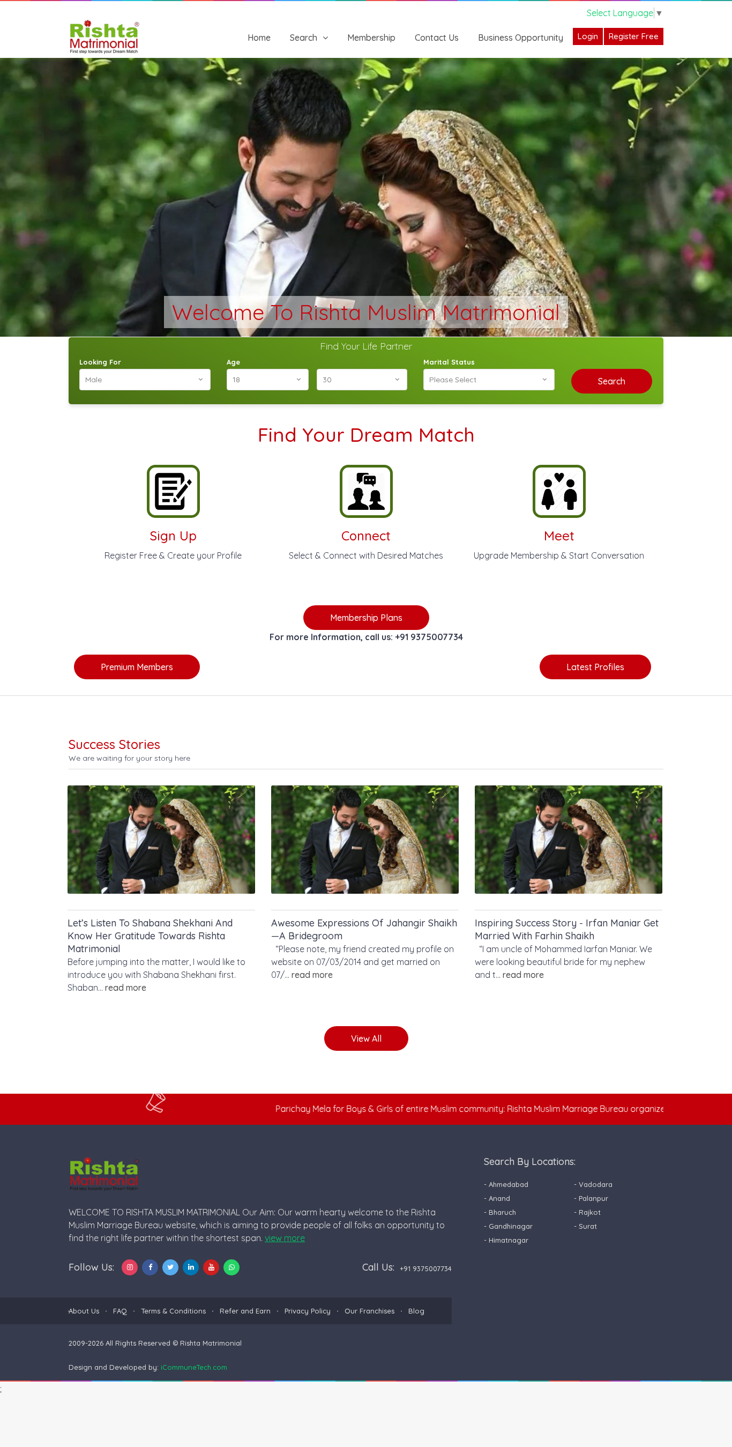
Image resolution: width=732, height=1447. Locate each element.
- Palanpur (591, 1198)
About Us (84, 1311)
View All (366, 1038)
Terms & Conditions (173, 1311)
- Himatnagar (506, 1240)
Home (259, 37)
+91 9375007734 (426, 1268)
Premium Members (137, 667)
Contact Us (437, 37)
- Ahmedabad (506, 1184)
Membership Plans (366, 617)
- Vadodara (593, 1184)
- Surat (585, 1226)
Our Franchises (369, 1311)
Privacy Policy (308, 1311)
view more (285, 1238)
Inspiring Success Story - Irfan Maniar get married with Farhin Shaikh (567, 929)
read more (125, 987)
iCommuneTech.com (194, 1367)
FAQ (120, 1311)
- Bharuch (500, 1212)
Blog (416, 1311)
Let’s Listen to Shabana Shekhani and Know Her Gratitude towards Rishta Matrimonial (150, 936)
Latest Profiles (595, 667)
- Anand (497, 1198)
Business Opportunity (520, 37)
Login (588, 36)
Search (303, 37)
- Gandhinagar (508, 1226)
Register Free (634, 36)
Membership (371, 37)
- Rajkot (587, 1212)
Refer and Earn (245, 1311)
